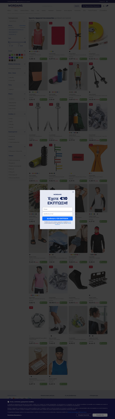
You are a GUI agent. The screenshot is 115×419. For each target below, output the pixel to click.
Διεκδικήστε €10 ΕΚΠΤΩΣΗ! (57, 218)
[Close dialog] (73, 192)
